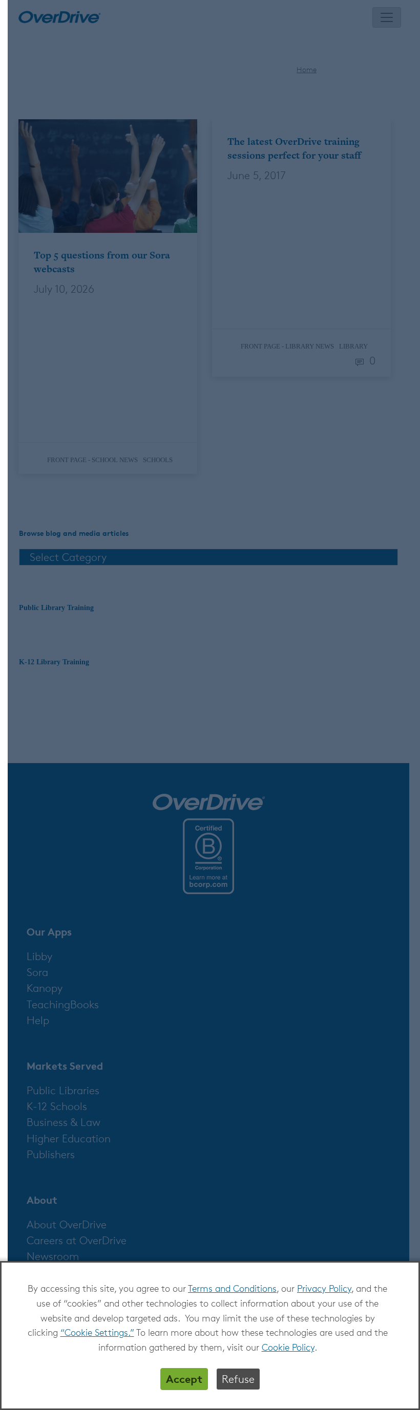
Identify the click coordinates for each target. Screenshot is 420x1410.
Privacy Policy (324, 1288)
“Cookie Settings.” (97, 1332)
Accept (184, 1378)
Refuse (238, 1379)
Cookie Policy (288, 1347)
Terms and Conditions (232, 1288)
